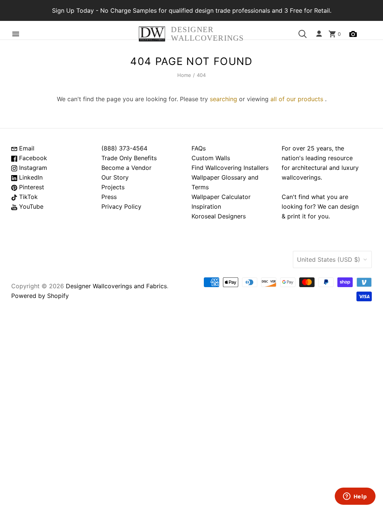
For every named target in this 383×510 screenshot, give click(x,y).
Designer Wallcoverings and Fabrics (116, 286)
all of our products (296, 99)
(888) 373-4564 (124, 148)
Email (25, 148)
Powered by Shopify (40, 295)
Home (184, 75)
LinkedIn (30, 177)
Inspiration (206, 206)
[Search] (302, 34)
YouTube (30, 206)
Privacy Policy (121, 206)
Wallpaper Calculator (221, 196)
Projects (113, 187)
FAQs (199, 148)
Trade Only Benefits (129, 158)
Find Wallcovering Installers (230, 167)
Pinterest (30, 187)
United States (328, 259)
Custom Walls (211, 158)
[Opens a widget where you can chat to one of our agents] (355, 497)
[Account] (319, 34)
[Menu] (15, 34)
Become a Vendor (126, 167)
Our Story (115, 177)
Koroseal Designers (219, 216)
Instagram (32, 167)
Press (109, 196)
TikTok (27, 196)
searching (223, 99)
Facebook (32, 158)
